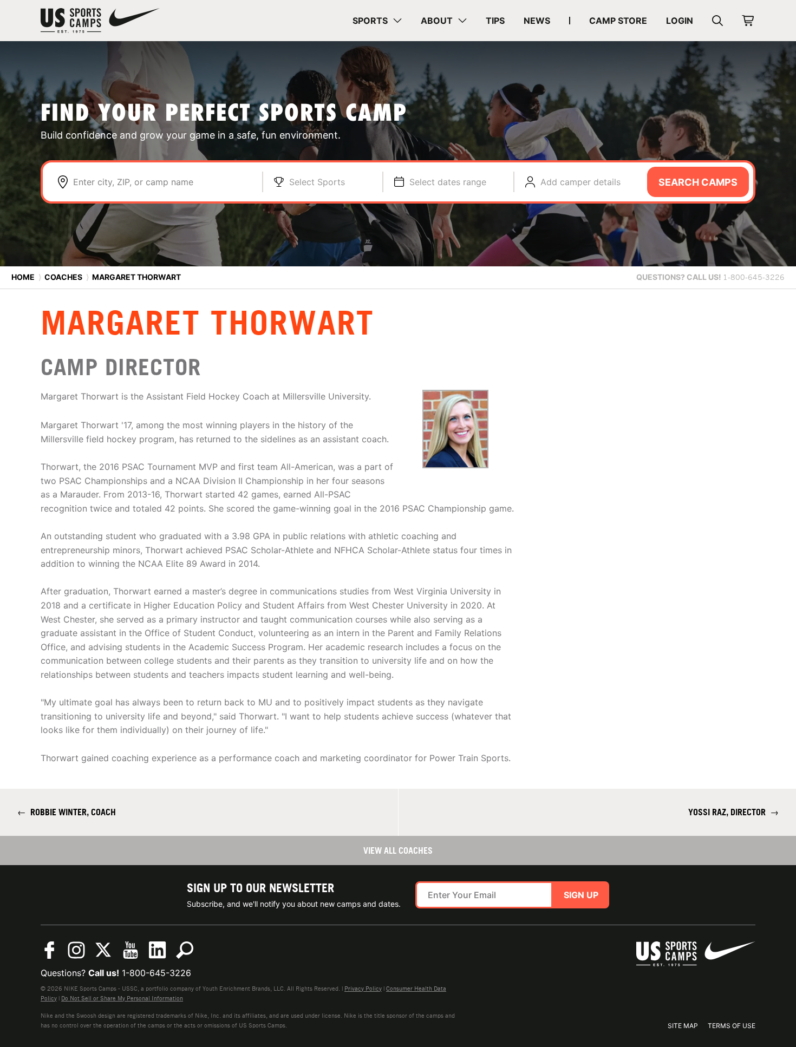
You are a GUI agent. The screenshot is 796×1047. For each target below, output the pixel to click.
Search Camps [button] (698, 182)
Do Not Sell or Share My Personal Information (122, 998)
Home (23, 277)
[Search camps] (184, 950)
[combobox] (162, 182)
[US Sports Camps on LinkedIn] (157, 950)
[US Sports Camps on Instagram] (76, 950)
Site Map (683, 1026)
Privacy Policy (363, 988)
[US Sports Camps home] (100, 20)
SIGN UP (581, 894)
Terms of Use (731, 1026)
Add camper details (580, 181)
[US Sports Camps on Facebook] (49, 950)
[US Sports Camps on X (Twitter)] (103, 950)
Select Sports (317, 181)
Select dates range (447, 181)
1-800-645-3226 (156, 972)
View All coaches (398, 850)
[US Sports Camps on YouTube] (130, 950)
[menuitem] (377, 20)
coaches (63, 277)
